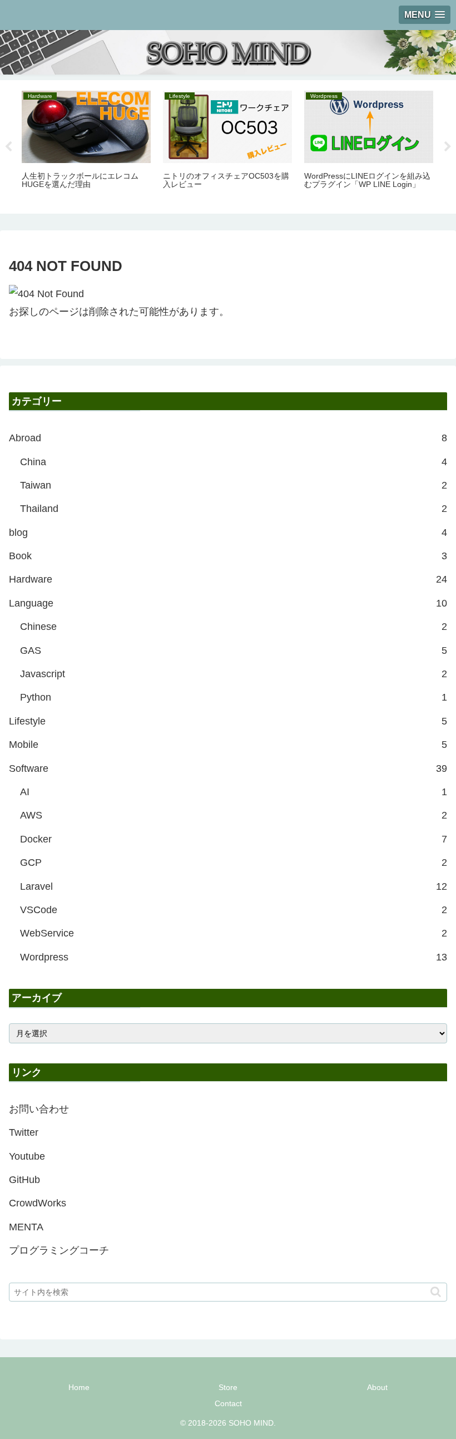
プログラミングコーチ (59, 1250)
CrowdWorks (37, 1203)
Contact (228, 1403)
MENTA (26, 1227)
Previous (8, 146)
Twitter (23, 1132)
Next (447, 146)
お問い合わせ (39, 1109)
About (377, 1387)
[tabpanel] (86, 145)
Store (228, 1387)
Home (79, 1387)
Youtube (27, 1156)
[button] (435, 1291)
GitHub (24, 1179)
